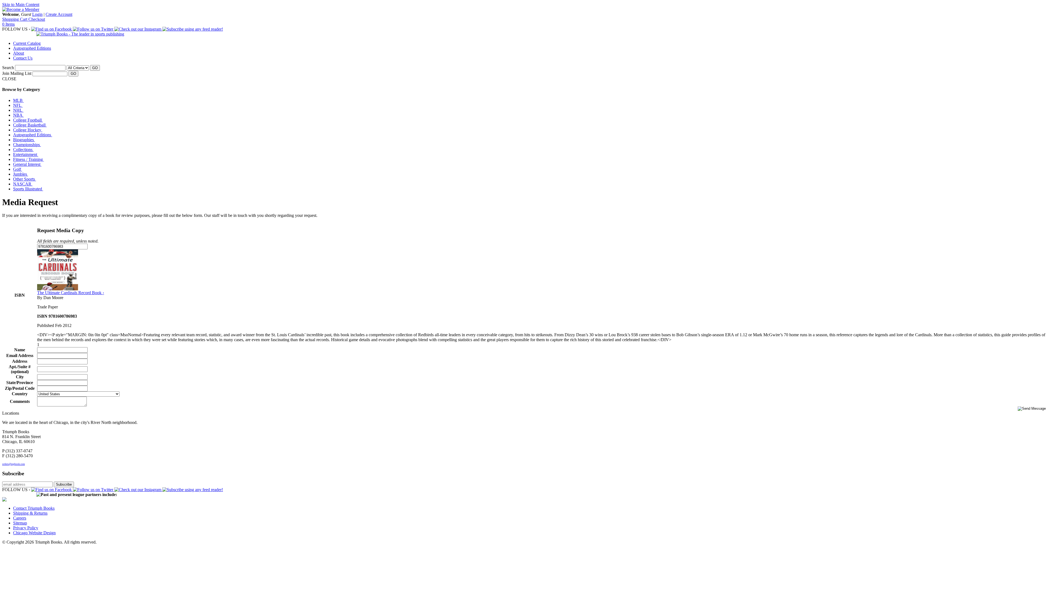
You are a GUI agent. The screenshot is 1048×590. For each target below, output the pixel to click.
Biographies (24, 139)
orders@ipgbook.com (13, 464)
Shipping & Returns (30, 513)
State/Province (19, 382)
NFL (18, 105)
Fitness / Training (28, 159)
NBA (18, 115)
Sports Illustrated (28, 189)
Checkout (36, 19)
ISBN (19, 295)
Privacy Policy (25, 528)
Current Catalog (27, 43)
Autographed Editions (32, 48)
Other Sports (24, 179)
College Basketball (30, 125)
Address (19, 361)
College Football (28, 120)
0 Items (8, 24)
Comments (20, 401)
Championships (27, 144)
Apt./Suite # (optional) (20, 369)
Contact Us (22, 58)
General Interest (27, 164)
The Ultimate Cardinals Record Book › (70, 292)
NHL (18, 110)
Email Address (19, 355)
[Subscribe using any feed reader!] (192, 29)
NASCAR (22, 184)
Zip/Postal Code (20, 388)
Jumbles (20, 174)
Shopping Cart (15, 19)
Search (8, 67)
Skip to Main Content (20, 4)
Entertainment (25, 154)
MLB (18, 100)
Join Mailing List (16, 73)
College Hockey (27, 130)
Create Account (59, 14)
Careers (19, 518)
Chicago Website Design (34, 532)
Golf (17, 169)
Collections (23, 149)
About (18, 53)
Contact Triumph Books (34, 508)
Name (19, 349)
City (20, 376)
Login (37, 14)
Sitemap (20, 523)
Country (20, 393)
